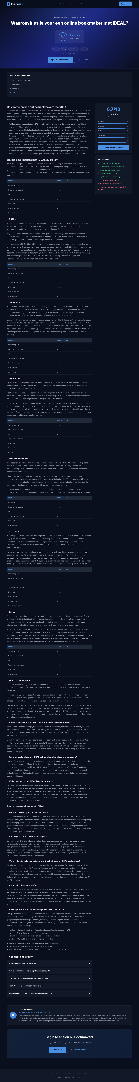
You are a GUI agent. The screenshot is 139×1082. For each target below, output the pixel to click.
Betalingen (16, 88)
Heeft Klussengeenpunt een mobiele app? (26, 986)
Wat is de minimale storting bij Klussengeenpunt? (29, 971)
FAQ (14, 93)
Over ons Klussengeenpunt (22, 80)
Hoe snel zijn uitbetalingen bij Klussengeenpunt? (29, 978)
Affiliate (78, 1077)
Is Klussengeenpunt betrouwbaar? (23, 963)
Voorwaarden (69, 1077)
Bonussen (16, 84)
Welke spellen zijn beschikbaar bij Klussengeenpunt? (31, 993)
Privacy (61, 1077)
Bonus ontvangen (78, 1050)
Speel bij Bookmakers (60, 60)
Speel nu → (125, 4)
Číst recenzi (83, 60)
